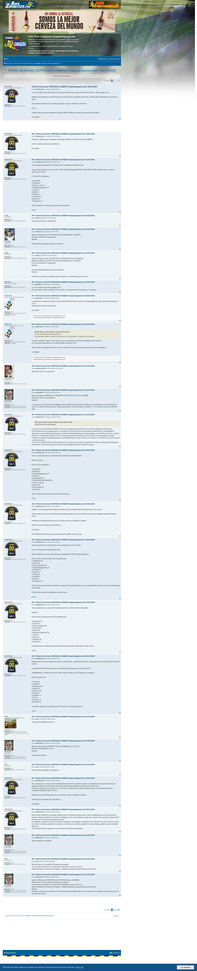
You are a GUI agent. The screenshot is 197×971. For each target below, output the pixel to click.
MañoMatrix (40, 332)
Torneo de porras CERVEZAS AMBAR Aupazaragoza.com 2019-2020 (62, 70)
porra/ (34, 108)
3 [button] (116, 81)
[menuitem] (6, 59)
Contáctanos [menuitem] (116, 953)
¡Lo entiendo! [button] (185, 967)
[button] (119, 80)
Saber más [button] (79, 967)
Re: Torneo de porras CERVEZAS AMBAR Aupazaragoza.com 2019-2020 (63, 134)
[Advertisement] (62, 126)
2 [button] (114, 81)
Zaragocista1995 (42, 422)
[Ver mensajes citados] (51, 332)
